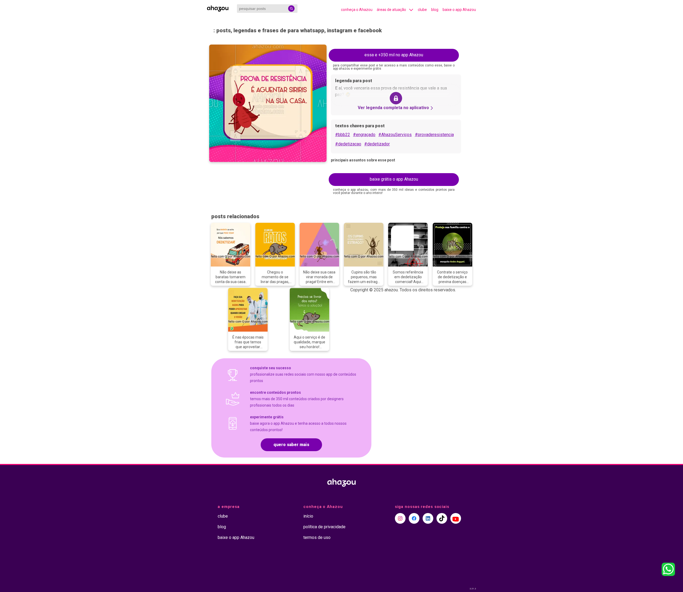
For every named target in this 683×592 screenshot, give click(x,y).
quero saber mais (291, 444)
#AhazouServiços (395, 134)
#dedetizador (377, 143)
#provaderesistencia (434, 134)
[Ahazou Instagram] (400, 518)
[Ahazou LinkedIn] (428, 518)
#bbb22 (342, 134)
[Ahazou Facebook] (414, 518)
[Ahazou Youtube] (455, 518)
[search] (291, 8)
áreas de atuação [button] (391, 9)
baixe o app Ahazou (459, 9)
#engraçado (364, 134)
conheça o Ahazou (356, 9)
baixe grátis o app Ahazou (394, 179)
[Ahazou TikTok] (441, 518)
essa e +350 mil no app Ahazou (393, 54)
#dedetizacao (348, 143)
